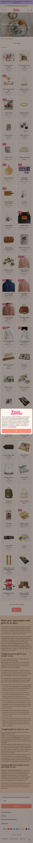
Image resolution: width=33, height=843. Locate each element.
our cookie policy (12, 427)
